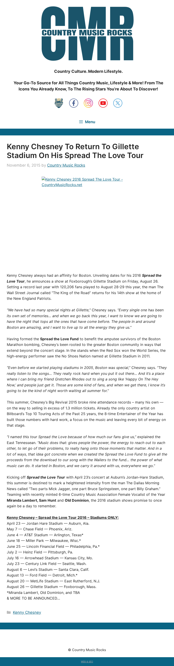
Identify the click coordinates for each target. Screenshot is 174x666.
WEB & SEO (87, 661)
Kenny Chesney (27, 612)
